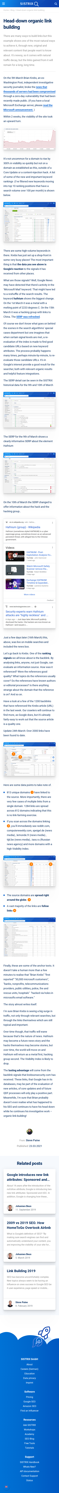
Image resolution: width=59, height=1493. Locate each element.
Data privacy (29, 1378)
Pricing (29, 1397)
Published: (23, 1146)
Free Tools (29, 1443)
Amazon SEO (29, 1406)
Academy (29, 1434)
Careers (29, 1369)
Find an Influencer (29, 1410)
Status (29, 1480)
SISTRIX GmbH (29, 1359)
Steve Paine (33, 1140)
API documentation (29, 1471)
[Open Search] (55, 4)
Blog (12, 10)
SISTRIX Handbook (29, 1462)
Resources (29, 1419)
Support (29, 1456)
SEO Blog (29, 1438)
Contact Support (29, 1476)
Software (29, 1391)
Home (6, 10)
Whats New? (29, 1466)
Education (29, 1373)
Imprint (29, 1382)
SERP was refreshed (28, 316)
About (29, 1364)
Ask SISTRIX (29, 1425)
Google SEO (29, 1401)
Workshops (29, 1429)
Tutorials (29, 1447)
